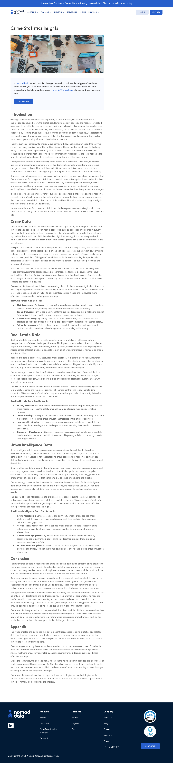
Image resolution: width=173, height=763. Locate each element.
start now (156, 12)
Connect (44, 738)
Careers (107, 729)
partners (68, 90)
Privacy (107, 741)
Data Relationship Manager (48, 731)
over (55, 90)
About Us (107, 717)
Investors (107, 735)
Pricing (83, 12)
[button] (33, 12)
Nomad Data (23, 83)
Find (73, 729)
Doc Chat (44, 723)
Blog (105, 723)
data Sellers (72, 12)
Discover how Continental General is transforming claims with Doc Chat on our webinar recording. (86, 3)
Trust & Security (111, 746)
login (142, 12)
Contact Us (150, 746)
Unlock (75, 717)
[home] (18, 12)
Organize (76, 723)
